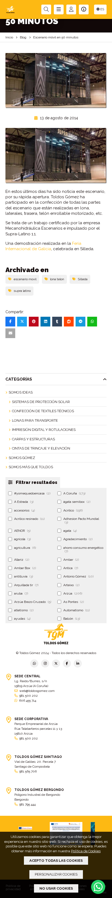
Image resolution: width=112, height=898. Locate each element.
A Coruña (74, 493)
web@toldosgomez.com (37, 691)
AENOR (22, 531)
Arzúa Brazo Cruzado (32, 602)
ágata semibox (76, 502)
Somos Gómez (22, 458)
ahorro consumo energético (83, 549)
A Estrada (23, 502)
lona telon (57, 279)
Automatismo (76, 610)
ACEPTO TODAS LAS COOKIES (56, 861)
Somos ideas (21, 392)
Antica (70, 568)
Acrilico (73, 510)
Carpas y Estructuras (33, 439)
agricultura (25, 548)
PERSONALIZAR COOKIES (56, 874)
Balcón (71, 618)
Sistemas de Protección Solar (41, 402)
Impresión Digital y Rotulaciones (44, 430)
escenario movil (25, 279)
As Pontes (73, 602)
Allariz (21, 560)
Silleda (83, 279)
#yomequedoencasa (32, 493)
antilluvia (23, 576)
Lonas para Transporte (35, 420)
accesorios (24, 510)
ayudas (22, 618)
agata (70, 531)
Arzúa (72, 593)
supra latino (22, 291)
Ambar (71, 560)
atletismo (23, 610)
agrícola (22, 539)
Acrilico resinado (29, 519)
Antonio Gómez (78, 576)
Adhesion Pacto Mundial (81, 520)
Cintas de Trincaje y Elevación (41, 448)
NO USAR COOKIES (56, 888)
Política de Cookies (86, 851)
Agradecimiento (77, 539)
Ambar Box (25, 568)
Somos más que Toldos (31, 467)
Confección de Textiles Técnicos (43, 411)
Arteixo (71, 585)
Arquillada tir (26, 585)
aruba (21, 593)
